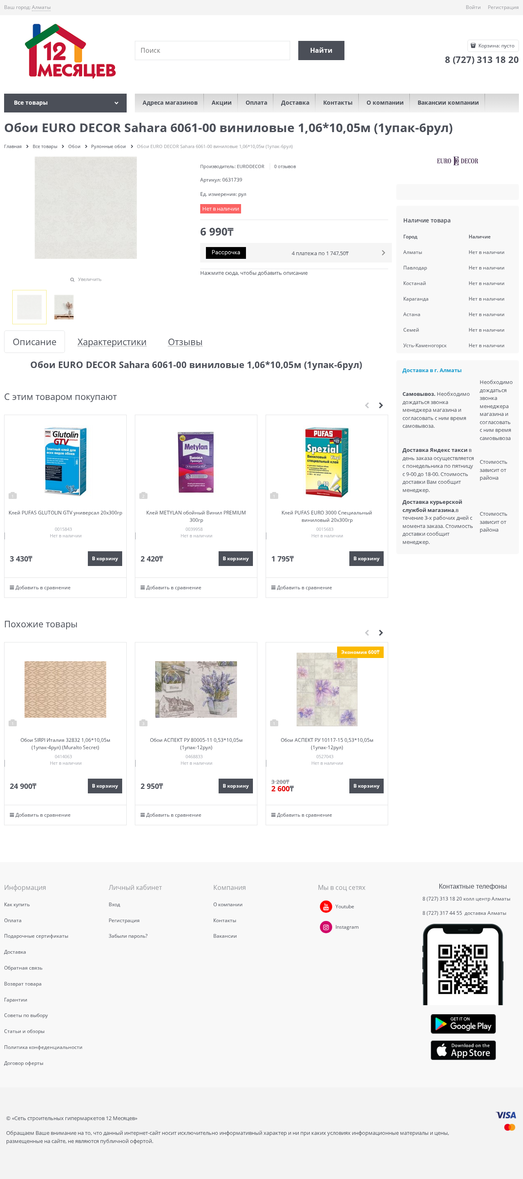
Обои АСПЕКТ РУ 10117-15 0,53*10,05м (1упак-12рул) (327, 744)
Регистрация (503, 7)
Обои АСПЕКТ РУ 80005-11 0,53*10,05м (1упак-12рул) (196, 744)
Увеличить (90, 279)
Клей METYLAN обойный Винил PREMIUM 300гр (196, 516)
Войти (473, 7)
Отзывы (185, 341)
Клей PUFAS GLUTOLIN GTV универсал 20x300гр (65, 512)
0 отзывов (285, 166)
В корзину (105, 558)
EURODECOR (250, 166)
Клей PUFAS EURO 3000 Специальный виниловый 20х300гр (327, 516)
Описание (34, 341)
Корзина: (495, 45)
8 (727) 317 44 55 (442, 913)
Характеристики (112, 341)
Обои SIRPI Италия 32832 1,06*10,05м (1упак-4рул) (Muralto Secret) (65, 744)
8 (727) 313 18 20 (442, 898)
